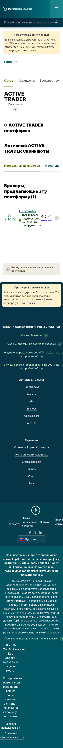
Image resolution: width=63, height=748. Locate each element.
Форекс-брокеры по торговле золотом (31, 343)
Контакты (46, 522)
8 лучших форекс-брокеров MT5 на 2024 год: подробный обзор (31, 366)
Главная (11, 62)
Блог (31, 483)
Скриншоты (26, 80)
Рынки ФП (31, 422)
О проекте (14, 522)
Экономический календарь (31, 454)
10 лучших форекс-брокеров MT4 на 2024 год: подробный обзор (31, 354)
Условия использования (10, 725)
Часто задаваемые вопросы (29, 522)
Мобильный (53, 165)
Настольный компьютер (22, 165)
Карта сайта (59, 522)
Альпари (31, 394)
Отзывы (31, 468)
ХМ (31, 401)
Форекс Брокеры (31, 335)
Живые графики (31, 461)
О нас (31, 476)
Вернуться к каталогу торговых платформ (32, 269)
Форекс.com (31, 415)
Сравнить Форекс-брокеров (31, 447)
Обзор (8, 80)
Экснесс (31, 408)
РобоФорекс (31, 386)
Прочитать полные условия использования (31, 638)
